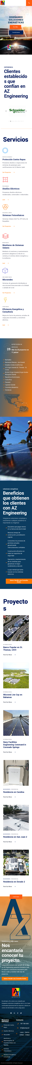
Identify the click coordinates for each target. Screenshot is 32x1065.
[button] (6, 111)
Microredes (6, 789)
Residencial (14, 789)
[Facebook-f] (17, 1013)
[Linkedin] (11, 1013)
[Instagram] (14, 1013)
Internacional (7, 644)
